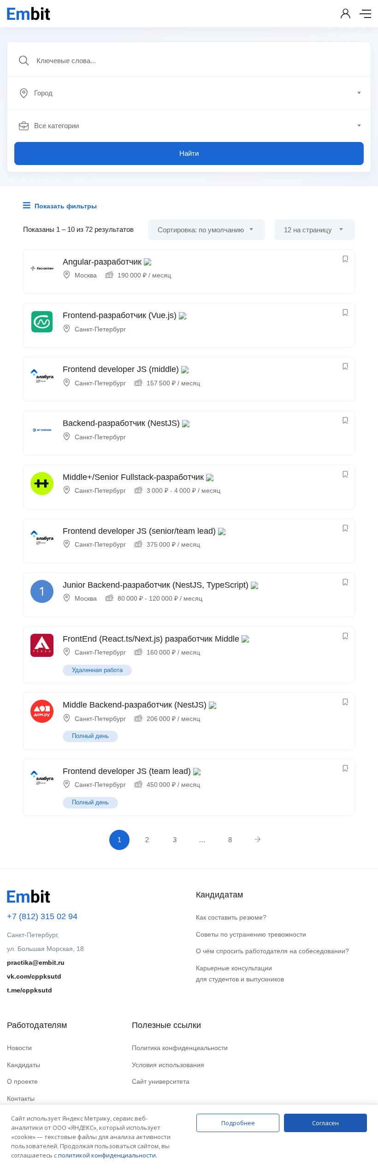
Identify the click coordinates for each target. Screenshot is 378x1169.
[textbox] (188, 93)
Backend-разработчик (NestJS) (121, 423)
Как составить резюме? (231, 917)
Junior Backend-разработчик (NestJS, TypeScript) (155, 585)
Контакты (21, 1098)
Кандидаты (23, 1065)
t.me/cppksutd (29, 990)
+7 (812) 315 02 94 (42, 916)
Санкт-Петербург (100, 329)
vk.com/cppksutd (34, 976)
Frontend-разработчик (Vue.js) (120, 315)
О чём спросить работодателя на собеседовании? (272, 951)
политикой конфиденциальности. (107, 1155)
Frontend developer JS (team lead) (127, 771)
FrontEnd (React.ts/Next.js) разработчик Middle (151, 639)
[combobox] (194, 93)
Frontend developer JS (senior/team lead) (139, 531)
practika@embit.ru (36, 962)
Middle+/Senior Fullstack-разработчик (133, 477)
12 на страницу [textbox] (308, 230)
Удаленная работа (97, 670)
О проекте (22, 1081)
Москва (86, 275)
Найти (189, 153)
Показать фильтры (65, 206)
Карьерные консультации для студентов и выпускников (240, 973)
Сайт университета (160, 1081)
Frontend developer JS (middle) (121, 369)
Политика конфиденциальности (180, 1047)
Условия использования (168, 1065)
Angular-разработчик (102, 261)
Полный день (90, 735)
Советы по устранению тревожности (251, 934)
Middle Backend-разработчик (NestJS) (135, 704)
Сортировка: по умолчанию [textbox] (201, 230)
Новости (19, 1047)
